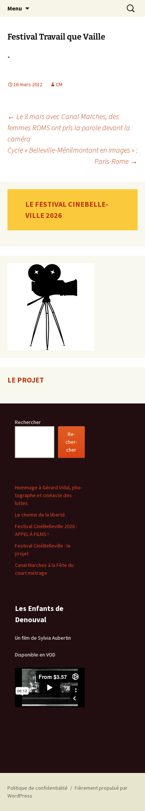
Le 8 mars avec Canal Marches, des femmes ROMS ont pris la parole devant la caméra (68, 127)
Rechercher (28, 422)
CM (59, 84)
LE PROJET (25, 379)
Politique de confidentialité (37, 788)
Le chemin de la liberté (40, 514)
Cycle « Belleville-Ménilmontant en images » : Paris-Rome (72, 155)
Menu (14, 8)
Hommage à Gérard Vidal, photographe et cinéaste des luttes (48, 495)
